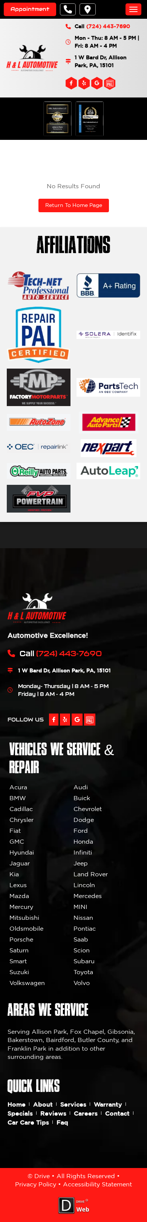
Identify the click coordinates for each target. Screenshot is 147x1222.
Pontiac (85, 928)
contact (117, 1113)
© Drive (39, 1176)
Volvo (82, 982)
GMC (16, 841)
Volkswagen (27, 982)
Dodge (84, 819)
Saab (81, 939)
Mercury (21, 906)
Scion (82, 950)
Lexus (18, 885)
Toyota (83, 972)
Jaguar (19, 863)
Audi (81, 787)
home (17, 1104)
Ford (81, 830)
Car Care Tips (28, 1122)
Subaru (84, 961)
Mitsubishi (24, 917)
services (73, 1104)
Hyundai (21, 852)
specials (20, 1113)
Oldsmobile (26, 928)
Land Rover (91, 874)
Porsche (21, 939)
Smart (18, 961)
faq (62, 1122)
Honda (83, 841)
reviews (53, 1113)
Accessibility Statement (97, 1184)
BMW (17, 798)
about (43, 1104)
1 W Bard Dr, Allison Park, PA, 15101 (101, 61)
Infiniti (83, 852)
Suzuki (19, 972)
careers (86, 1113)
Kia (14, 874)
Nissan (83, 917)
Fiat (15, 830)
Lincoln (84, 885)
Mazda (19, 895)
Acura (18, 787)
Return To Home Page (73, 205)
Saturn (19, 950)
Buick (82, 798)
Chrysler (21, 819)
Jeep (81, 863)
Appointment (30, 9)
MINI (80, 906)
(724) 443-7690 (108, 26)
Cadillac (21, 808)
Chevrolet (88, 808)
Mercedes (88, 895)
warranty (108, 1104)
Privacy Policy (35, 1184)
